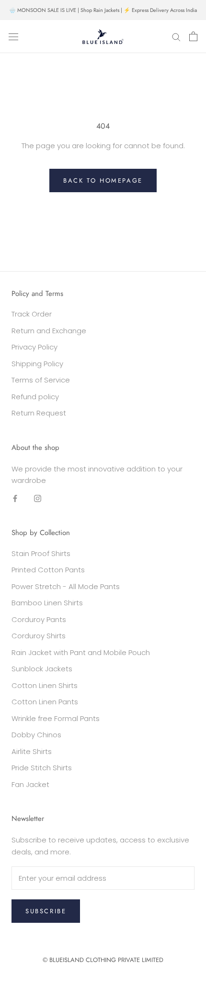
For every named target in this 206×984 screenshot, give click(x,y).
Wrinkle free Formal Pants (55, 718)
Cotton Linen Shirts (44, 685)
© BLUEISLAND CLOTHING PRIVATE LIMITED (103, 959)
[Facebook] (15, 498)
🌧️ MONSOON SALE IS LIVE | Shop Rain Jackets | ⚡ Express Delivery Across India (103, 10)
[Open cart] (193, 36)
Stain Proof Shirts (40, 553)
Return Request (38, 413)
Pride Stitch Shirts (41, 768)
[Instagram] (37, 498)
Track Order (31, 314)
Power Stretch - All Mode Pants (65, 586)
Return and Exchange (48, 331)
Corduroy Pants (38, 619)
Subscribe (45, 911)
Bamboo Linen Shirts (47, 603)
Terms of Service (40, 380)
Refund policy (35, 397)
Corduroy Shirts (38, 636)
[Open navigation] (13, 37)
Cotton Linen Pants (44, 702)
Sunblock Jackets (41, 669)
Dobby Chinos (36, 735)
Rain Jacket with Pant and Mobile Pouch (80, 652)
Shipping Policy (37, 364)
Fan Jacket (30, 784)
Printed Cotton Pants (48, 570)
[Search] (176, 37)
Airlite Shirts (31, 751)
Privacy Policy (34, 347)
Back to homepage (103, 180)
